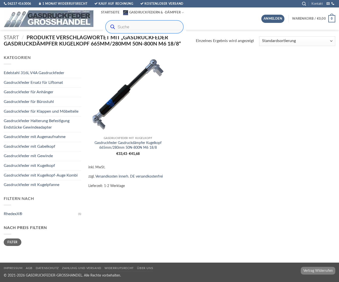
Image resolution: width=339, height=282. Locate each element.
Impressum (13, 268)
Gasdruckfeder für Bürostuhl (29, 102)
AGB (29, 268)
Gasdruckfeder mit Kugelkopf (29, 166)
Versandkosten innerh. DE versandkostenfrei (129, 176)
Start (11, 37)
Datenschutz (47, 268)
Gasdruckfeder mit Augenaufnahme (35, 137)
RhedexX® (13, 214)
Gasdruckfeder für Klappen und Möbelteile (41, 111)
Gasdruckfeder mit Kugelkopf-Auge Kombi (41, 175)
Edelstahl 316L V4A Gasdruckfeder (34, 73)
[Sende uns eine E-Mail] (328, 3)
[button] (304, 3)
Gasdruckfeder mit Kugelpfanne (31, 185)
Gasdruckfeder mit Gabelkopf (29, 146)
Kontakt (317, 3)
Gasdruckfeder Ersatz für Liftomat (33, 83)
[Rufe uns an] (332, 3)
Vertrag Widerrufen (318, 271)
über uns (145, 268)
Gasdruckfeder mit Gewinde (28, 156)
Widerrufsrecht (119, 268)
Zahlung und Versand (81, 268)
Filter (12, 242)
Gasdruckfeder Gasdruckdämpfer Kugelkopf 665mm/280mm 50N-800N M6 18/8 (128, 145)
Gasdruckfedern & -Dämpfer (155, 12)
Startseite (110, 12)
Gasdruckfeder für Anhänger (28, 92)
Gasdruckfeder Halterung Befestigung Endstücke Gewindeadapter (36, 124)
